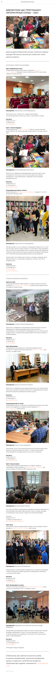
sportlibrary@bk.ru (10, 269)
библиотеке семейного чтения (34, 587)
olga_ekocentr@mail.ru (12, 271)
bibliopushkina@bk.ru (11, 581)
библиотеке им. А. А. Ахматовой (21, 285)
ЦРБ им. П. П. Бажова (23, 129)
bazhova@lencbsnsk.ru (12, 187)
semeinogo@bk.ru (10, 644)
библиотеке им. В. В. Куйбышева (26, 192)
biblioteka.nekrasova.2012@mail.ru (15, 521)
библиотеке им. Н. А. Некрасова (34, 467)
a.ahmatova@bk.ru (10, 124)
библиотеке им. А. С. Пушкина (20, 528)
